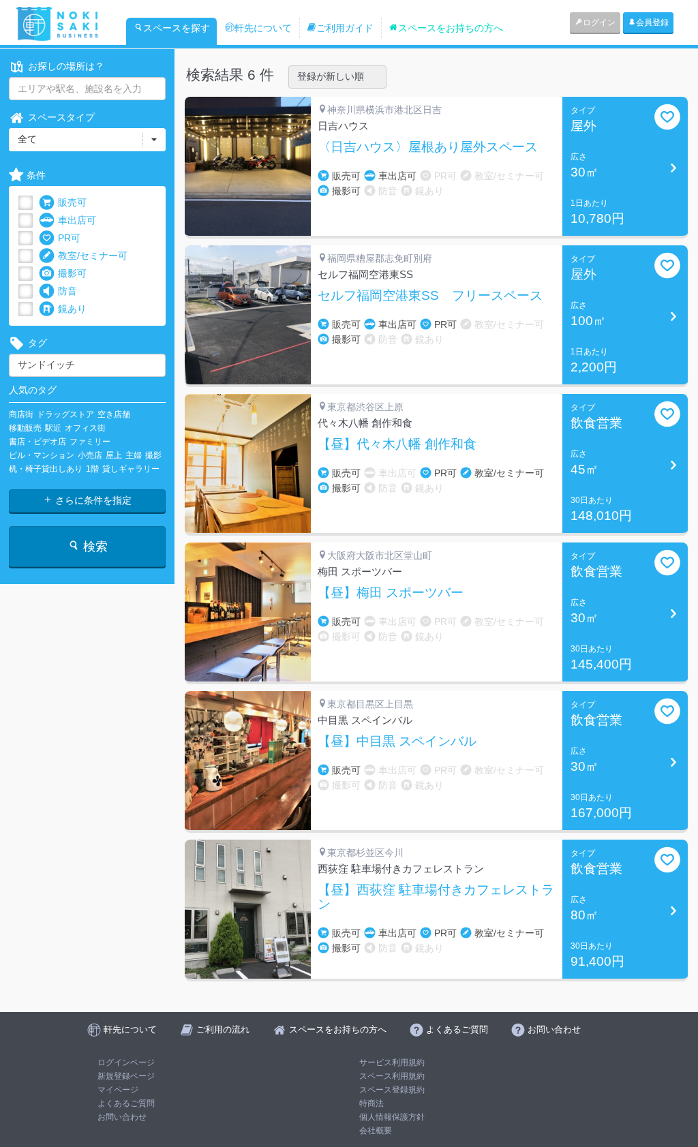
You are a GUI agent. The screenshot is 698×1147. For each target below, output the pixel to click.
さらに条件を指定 (92, 500)
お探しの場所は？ (66, 66)
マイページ (117, 1090)
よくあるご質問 (126, 1103)
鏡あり (72, 308)
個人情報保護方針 (392, 1117)
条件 (36, 175)
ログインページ (126, 1062)
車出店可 (77, 220)
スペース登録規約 (392, 1090)
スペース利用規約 (392, 1076)
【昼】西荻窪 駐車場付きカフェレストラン (436, 897)
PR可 (69, 237)
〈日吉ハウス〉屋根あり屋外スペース (428, 147)
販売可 (72, 202)
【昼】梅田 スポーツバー (391, 593)
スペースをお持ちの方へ (450, 27)
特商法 (371, 1103)
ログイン (599, 22)
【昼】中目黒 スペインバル (397, 741)
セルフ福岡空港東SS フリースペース (430, 296)
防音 (67, 291)
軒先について (263, 27)
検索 (94, 546)
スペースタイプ (61, 117)
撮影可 (72, 273)
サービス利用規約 (392, 1062)
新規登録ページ (126, 1076)
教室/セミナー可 (92, 255)
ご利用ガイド (345, 27)
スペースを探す (176, 27)
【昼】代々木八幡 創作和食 (397, 444)
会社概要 (375, 1130)
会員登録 (652, 22)
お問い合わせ (122, 1117)
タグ (37, 342)
